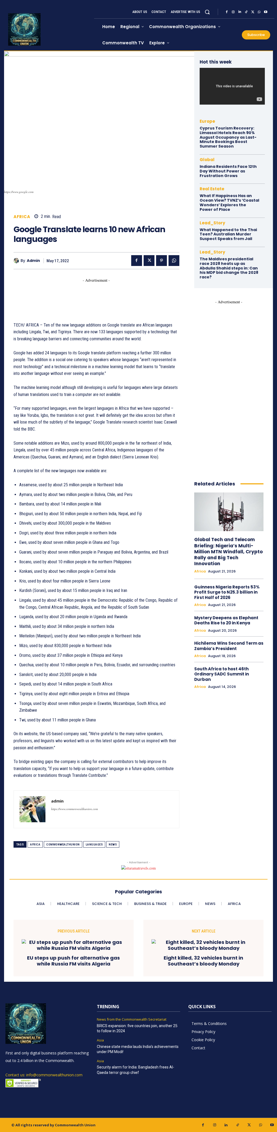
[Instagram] (233, 12)
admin (33, 260)
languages (94, 844)
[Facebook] (226, 12)
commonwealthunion (63, 844)
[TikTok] (246, 12)
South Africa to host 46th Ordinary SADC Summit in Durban (221, 674)
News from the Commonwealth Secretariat (131, 1019)
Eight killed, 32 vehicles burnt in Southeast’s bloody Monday (203, 961)
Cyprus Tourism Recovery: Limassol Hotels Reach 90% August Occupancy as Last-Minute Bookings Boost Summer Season (228, 137)
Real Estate (212, 189)
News (113, 844)
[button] (207, 11)
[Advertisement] (112, 295)
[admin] (17, 260)
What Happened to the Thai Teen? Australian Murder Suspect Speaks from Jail (228, 234)
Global (207, 160)
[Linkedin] (239, 12)
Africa (22, 217)
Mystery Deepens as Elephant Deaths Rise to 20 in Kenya (226, 620)
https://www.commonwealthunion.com (74, 809)
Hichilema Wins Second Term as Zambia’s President (228, 645)
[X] (252, 12)
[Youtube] (265, 12)
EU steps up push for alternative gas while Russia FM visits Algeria (73, 961)
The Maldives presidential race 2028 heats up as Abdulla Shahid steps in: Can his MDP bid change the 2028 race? (229, 268)
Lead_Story (212, 223)
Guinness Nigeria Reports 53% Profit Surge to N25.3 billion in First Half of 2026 (227, 592)
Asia (100, 1040)
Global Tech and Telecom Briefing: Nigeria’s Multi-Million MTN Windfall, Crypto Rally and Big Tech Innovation (228, 551)
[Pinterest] (161, 260)
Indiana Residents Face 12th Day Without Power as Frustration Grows (228, 171)
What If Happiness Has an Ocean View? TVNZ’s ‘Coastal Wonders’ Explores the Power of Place (229, 202)
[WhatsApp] (259, 12)
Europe (207, 121)
